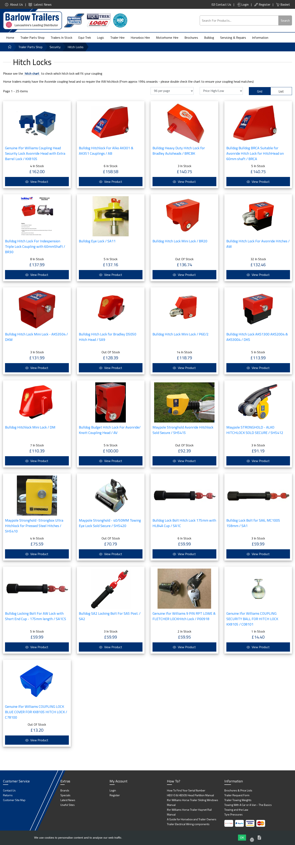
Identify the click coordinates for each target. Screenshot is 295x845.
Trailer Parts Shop (32, 37)
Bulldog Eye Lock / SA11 (97, 241)
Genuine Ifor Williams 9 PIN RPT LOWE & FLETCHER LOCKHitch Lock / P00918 (184, 616)
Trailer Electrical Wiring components (188, 824)
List (281, 91)
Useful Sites (67, 805)
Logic (100, 37)
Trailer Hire (117, 37)
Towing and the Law (236, 809)
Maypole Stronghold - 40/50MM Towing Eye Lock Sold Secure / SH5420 (110, 523)
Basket (285, 4)
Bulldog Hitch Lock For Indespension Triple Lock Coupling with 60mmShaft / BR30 (35, 246)
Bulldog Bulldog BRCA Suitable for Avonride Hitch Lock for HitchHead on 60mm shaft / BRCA (255, 153)
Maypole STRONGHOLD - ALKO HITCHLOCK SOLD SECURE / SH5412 (254, 430)
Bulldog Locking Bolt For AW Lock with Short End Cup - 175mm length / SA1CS (35, 616)
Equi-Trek (84, 37)
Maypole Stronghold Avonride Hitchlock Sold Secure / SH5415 (183, 430)
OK (242, 837)
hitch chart (31, 73)
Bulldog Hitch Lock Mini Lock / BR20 (180, 241)
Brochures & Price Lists (238, 790)
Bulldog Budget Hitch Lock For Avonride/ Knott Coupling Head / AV (109, 430)
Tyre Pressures (233, 814)
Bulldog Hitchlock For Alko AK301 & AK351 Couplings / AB (106, 150)
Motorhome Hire (167, 37)
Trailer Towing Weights (237, 800)
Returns (8, 795)
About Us (16, 4)
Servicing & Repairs (233, 37)
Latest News (42, 4)
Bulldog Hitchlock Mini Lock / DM (30, 427)
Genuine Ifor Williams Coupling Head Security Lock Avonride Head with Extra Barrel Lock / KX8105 (35, 153)
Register (264, 4)
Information (260, 37)
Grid (259, 91)
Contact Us (223, 4)
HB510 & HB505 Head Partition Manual (190, 795)
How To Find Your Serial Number (186, 790)
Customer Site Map (14, 800)
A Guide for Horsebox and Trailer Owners (191, 819)
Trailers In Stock (61, 37)
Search (285, 20)
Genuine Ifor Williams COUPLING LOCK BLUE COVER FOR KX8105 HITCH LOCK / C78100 (36, 712)
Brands (64, 790)
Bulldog (209, 37)
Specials (65, 795)
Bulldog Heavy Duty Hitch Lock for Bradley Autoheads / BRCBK (179, 150)
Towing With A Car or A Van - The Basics (248, 805)
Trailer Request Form (236, 795)
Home (10, 37)
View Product (39, 181)
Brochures (191, 37)
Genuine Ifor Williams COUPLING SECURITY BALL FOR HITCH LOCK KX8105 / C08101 (252, 619)
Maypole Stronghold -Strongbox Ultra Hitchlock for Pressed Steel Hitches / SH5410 (34, 526)
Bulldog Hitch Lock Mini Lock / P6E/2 (181, 334)
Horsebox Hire (140, 37)
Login (245, 4)
